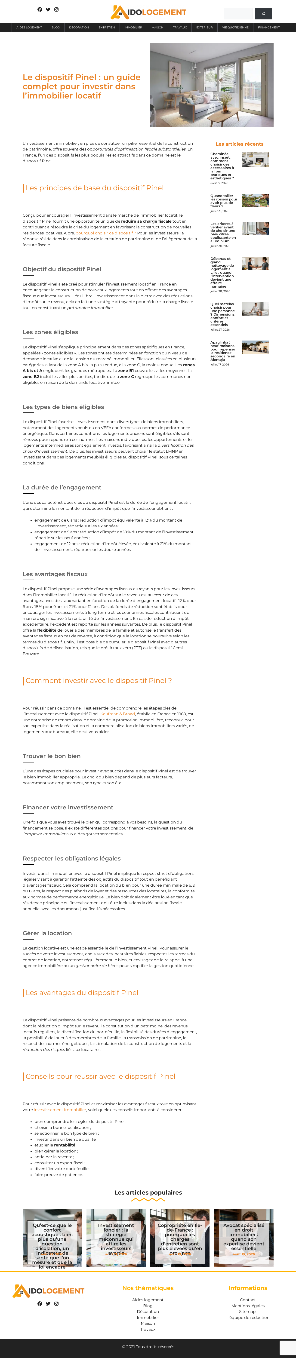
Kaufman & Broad (117, 714)
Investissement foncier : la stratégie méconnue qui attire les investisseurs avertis (116, 1239)
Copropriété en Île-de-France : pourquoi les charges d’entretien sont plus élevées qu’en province (180, 1239)
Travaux (180, 27)
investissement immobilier (60, 1109)
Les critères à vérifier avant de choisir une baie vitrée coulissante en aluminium (223, 232)
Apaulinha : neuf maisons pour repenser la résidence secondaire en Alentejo (222, 351)
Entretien (107, 27)
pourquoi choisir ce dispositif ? (106, 233)
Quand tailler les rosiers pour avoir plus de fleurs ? (223, 201)
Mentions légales (248, 1305)
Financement (269, 27)
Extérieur (204, 27)
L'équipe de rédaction (247, 1317)
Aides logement (29, 27)
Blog (56, 27)
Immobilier (133, 27)
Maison (157, 27)
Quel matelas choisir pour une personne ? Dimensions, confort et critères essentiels (222, 314)
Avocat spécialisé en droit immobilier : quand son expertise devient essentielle (243, 1237)
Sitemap (247, 1311)
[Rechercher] (263, 13)
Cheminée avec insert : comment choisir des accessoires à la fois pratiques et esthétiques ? (222, 166)
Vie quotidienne (235, 27)
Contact (248, 1299)
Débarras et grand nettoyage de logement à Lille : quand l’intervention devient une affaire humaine (222, 272)
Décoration (79, 27)
